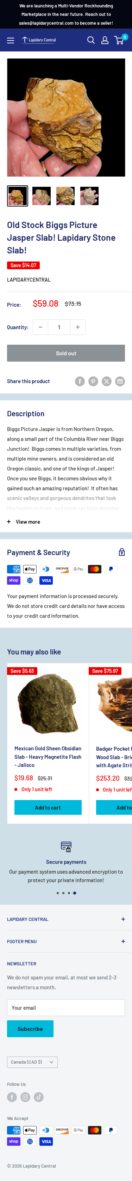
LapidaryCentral (29, 280)
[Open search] (91, 40)
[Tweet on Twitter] (107, 381)
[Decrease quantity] (40, 327)
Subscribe (30, 1028)
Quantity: (18, 327)
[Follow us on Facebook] (12, 1097)
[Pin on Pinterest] (93, 381)
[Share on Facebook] (80, 381)
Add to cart (48, 807)
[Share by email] (120, 381)
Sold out (66, 353)
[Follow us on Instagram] (25, 1097)
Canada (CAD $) (26, 1062)
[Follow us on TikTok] (39, 1097)
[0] (119, 40)
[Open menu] (10, 40)
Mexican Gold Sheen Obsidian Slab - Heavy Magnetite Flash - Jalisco (47, 756)
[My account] (104, 40)
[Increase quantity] (77, 327)
